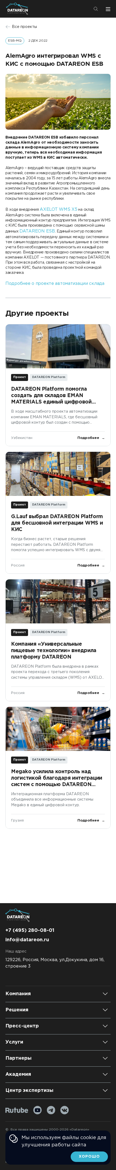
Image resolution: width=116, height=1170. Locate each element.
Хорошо (89, 1156)
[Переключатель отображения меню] (107, 9)
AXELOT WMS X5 (58, 210)
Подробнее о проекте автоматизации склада (54, 284)
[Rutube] (16, 1110)
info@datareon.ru (27, 940)
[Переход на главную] (18, 9)
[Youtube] (37, 1110)
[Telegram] (51, 1110)
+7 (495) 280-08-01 (29, 930)
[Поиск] (95, 8)
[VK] (64, 1110)
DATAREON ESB (37, 231)
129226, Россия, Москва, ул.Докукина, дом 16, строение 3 (54, 963)
